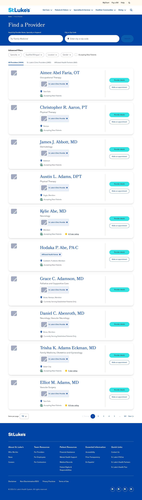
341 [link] (125, 416)
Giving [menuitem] (120, 10)
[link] (86, 416)
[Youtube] (125, 489)
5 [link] (114, 416)
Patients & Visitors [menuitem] (61, 10)
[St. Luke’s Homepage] (17, 434)
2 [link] (98, 416)
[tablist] (42, 62)
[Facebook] (112, 489)
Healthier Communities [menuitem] (104, 10)
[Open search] (131, 10)
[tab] (15, 62)
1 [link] (92, 416)
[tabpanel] (71, 243)
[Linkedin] (119, 489)
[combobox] (35, 38)
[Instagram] (131, 489)
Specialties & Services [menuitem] (82, 10)
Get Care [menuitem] (46, 10)
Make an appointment (119, 87)
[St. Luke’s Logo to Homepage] (19, 10)
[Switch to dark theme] (129, 2)
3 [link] (103, 416)
